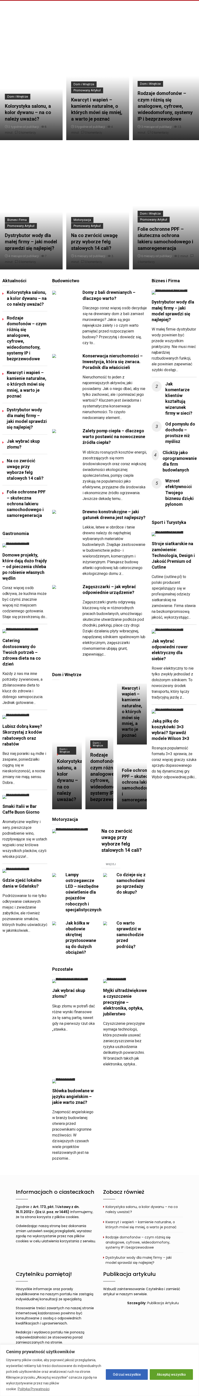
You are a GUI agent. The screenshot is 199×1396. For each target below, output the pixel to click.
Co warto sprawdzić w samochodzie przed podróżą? (130, 934)
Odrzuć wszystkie (127, 1374)
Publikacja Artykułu (163, 1303)
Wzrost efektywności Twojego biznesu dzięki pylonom (179, 492)
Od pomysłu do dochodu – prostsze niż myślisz (180, 432)
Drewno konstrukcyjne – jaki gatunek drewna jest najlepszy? (114, 514)
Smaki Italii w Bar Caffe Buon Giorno (21, 809)
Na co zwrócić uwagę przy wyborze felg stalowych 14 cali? (94, 242)
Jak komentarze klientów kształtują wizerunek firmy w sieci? (178, 398)
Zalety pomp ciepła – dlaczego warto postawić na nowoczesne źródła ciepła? (114, 436)
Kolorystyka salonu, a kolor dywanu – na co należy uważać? (28, 112)
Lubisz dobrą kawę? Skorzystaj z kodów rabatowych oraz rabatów (22, 735)
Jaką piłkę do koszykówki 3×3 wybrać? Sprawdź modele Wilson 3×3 (170, 729)
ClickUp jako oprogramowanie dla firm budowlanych (180, 461)
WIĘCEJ (111, 864)
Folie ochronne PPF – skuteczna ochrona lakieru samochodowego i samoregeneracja (165, 238)
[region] (99, 1370)
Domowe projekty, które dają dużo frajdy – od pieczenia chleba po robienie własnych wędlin (24, 566)
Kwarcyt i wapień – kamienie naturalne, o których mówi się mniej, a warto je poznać (96, 109)
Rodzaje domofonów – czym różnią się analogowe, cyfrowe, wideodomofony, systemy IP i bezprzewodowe (165, 106)
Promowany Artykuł (87, 90)
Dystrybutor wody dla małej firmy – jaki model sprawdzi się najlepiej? (31, 242)
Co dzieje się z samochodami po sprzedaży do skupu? (131, 883)
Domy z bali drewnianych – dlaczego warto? (109, 295)
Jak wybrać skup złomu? (23, 444)
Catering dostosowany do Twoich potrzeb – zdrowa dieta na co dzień (21, 652)
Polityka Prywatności (34, 1389)
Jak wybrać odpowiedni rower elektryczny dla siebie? (170, 649)
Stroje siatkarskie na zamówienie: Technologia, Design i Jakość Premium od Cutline (173, 555)
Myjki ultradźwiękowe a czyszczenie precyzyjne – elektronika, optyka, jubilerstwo (125, 1002)
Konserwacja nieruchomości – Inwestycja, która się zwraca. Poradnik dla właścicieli (113, 361)
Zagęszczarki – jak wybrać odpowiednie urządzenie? (109, 589)
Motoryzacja (82, 220)
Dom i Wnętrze (17, 96)
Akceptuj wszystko (171, 1374)
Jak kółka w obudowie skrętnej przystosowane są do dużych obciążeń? (81, 937)
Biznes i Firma (17, 220)
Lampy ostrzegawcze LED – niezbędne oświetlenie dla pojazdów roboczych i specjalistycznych (83, 892)
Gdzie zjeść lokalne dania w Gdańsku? (21, 883)
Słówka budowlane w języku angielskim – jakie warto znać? (73, 1096)
